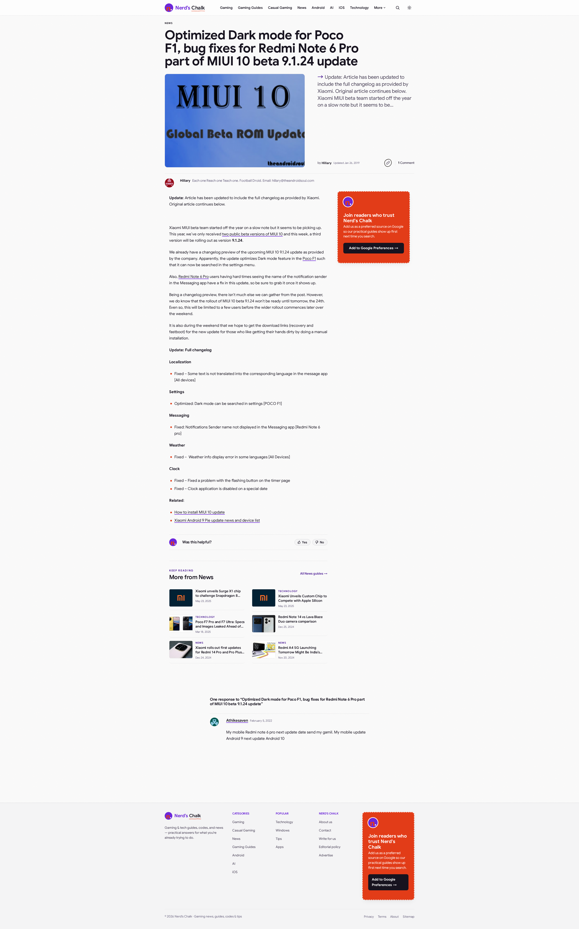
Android (318, 8)
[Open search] (398, 8)
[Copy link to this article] (387, 162)
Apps (280, 847)
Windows (283, 830)
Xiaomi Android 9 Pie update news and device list (217, 520)
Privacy (369, 917)
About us (325, 822)
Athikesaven (237, 720)
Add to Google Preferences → (373, 248)
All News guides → (313, 573)
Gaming (226, 8)
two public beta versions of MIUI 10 (252, 234)
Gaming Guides (250, 8)
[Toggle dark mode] (409, 8)
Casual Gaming (280, 8)
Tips (279, 839)
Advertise (326, 855)
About (394, 917)
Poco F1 (309, 258)
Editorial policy (329, 847)
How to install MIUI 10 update (199, 512)
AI (331, 8)
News (301, 8)
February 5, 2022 (261, 721)
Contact (325, 830)
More (378, 8)
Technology (359, 8)
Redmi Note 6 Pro (193, 276)
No (322, 542)
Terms (382, 917)
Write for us (327, 839)
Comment (406, 163)
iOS (342, 8)
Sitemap (408, 917)
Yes (304, 542)
